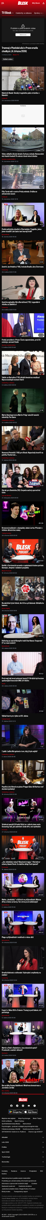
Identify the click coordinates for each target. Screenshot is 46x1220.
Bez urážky (5, 1091)
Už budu (4, 830)
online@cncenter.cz (8, 1203)
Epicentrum (5, 234)
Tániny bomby (6, 533)
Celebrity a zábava (8, 383)
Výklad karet (6, 719)
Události (4, 98)
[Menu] (2, 3)
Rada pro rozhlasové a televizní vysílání (15, 1207)
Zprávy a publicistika (8, 159)
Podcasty (5, 867)
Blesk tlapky (6, 608)
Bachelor (5, 1053)
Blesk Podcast (6, 571)
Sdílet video (8, 59)
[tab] (8, 13)
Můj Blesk (36, 3)
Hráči (3, 684)
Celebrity (5, 270)
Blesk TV (16, 55)
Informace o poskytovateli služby (33, 43)
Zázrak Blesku (6, 495)
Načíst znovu (23, 34)
